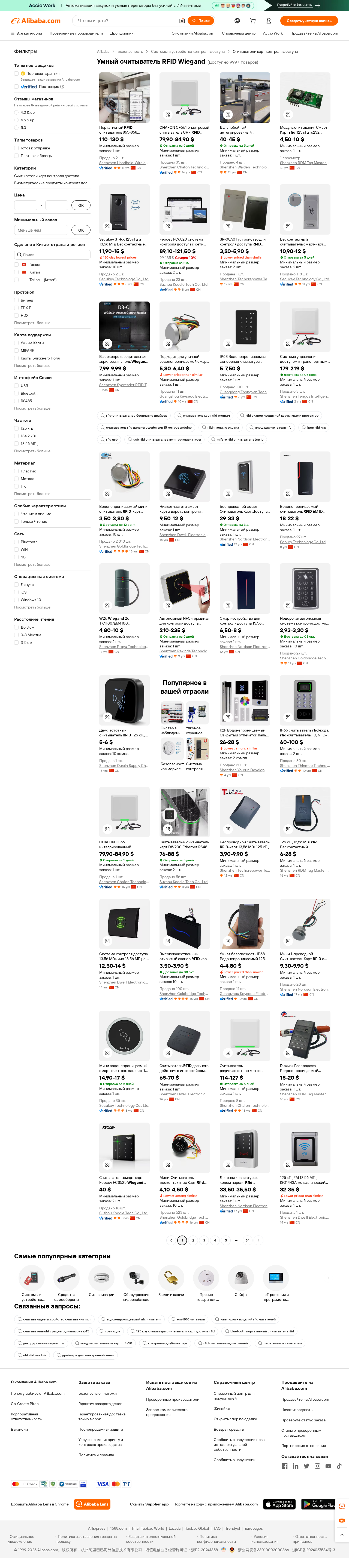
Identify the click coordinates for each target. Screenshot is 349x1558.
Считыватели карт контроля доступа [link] (265, 51)
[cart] (254, 21)
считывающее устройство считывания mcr (57, 1319)
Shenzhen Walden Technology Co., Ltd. (245, 167)
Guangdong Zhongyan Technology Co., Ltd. (245, 392)
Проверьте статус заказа (303, 1420)
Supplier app (157, 1504)
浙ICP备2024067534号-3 (313, 1550)
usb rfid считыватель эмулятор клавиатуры (167, 439)
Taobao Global (197, 1528)
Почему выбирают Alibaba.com (38, 1393)
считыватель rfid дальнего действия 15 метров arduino (149, 427)
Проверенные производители (172, 1399)
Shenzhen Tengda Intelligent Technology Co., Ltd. (305, 396)
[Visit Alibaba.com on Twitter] (306, 1466)
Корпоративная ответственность (26, 1416)
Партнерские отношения (303, 1445)
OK (81, 205)
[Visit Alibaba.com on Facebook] (284, 1466)
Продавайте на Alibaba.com (305, 1399)
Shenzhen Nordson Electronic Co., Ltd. (245, 539)
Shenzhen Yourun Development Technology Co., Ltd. (245, 770)
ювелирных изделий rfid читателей (248, 1319)
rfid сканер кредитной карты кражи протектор (282, 415)
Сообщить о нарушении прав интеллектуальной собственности (239, 1444)
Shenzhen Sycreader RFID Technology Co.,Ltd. (124, 385)
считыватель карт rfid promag (206, 415)
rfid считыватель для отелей (225, 1343)
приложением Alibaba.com (233, 1504)
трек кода (112, 1331)
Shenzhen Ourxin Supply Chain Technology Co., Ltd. (124, 765)
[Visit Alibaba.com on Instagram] (317, 1466)
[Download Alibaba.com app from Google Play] (319, 1504)
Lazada (174, 1528)
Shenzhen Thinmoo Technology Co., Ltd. (305, 765)
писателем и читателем (283, 1343)
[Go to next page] (258, 1240)
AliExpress (97, 1528)
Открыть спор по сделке (235, 1419)
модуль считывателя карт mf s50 (106, 1343)
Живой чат (223, 1408)
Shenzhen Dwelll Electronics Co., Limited (185, 535)
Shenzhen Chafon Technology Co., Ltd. (185, 167)
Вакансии (19, 1429)
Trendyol (232, 1528)
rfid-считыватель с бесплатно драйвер (136, 415)
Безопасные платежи (98, 1393)
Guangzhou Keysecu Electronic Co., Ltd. (185, 396)
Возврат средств (229, 1429)
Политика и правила (96, 1455)
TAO (217, 1528)
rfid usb (112, 439)
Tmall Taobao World (147, 1528)
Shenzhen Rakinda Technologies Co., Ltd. (185, 651)
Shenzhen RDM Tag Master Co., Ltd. (305, 163)
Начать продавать (296, 1410)
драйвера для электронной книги (88, 1355)
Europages (254, 1528)
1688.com (118, 1528)
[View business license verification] (223, 1550)
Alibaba (103, 51)
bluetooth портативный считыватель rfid (262, 1331)
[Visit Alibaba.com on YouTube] (328, 1466)
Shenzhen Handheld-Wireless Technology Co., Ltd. (124, 163)
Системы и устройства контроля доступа (188, 51)
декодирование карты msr (44, 1343)
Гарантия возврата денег (100, 1404)
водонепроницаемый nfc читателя (134, 1319)
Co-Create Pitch (25, 1404)
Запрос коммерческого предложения (167, 1412)
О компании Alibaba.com (33, 1382)
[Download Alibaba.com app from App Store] (279, 1504)
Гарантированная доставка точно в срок (102, 1416)
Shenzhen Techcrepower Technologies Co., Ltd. (245, 279)
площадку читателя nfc (273, 427)
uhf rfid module (34, 1355)
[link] (342, 1506)
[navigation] (52, 646)
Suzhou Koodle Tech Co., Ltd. (184, 284)
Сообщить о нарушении (234, 1460)
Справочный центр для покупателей (234, 1395)
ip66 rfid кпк (316, 427)
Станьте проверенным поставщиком (301, 1432)
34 (247, 1240)
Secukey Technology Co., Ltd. (124, 279)
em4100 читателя (191, 1319)
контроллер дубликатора (168, 1343)
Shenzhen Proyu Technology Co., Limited (124, 646)
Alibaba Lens (39, 1504)
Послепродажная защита (101, 1429)
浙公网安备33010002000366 (263, 1550)
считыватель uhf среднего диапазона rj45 (56, 1331)
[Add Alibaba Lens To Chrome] (92, 1504)
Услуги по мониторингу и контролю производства (101, 1442)
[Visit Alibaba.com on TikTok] (339, 1466)
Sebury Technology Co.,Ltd (303, 542)
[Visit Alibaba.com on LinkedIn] (295, 1466)
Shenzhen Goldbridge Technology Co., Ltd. (124, 546)
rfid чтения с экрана (223, 427)
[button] (182, 20)
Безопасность (130, 51)
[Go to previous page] (171, 1240)
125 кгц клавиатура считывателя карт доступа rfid (175, 1331)
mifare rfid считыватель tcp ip (240, 439)
